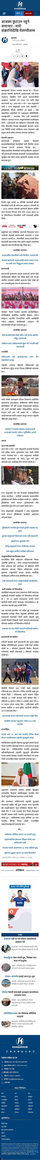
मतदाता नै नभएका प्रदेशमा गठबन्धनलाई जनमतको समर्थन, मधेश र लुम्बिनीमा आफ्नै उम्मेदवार (20, 432)
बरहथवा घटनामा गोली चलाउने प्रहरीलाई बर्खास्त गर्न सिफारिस (20, 630)
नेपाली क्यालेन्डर (5, 1139)
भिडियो (30, 1109)
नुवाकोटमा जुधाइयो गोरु (20, 541)
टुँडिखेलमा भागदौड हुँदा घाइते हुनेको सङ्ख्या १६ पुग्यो (20, 529)
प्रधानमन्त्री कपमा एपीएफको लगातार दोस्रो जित (20, 716)
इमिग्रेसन (17, 1109)
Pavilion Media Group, (9, 1146)
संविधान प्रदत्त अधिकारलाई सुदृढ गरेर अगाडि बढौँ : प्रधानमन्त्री (20, 345)
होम (2, 1093)
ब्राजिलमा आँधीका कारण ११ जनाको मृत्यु (20, 834)
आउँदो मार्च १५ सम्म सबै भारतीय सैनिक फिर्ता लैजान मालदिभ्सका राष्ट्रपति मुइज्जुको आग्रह (20, 736)
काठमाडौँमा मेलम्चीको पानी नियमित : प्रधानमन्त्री (20, 255)
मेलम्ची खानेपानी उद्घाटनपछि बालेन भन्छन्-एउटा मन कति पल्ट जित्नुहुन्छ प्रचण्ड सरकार (20, 262)
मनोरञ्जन (17, 1106)
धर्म (15, 1093)
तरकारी (3, 1136)
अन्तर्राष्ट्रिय (4, 1100)
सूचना (29, 1100)
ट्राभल (16, 1096)
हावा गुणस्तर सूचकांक (7, 1130)
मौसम (2, 1133)
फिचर (3, 1109)
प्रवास (2, 1112)
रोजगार (17, 1112)
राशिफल (30, 1106)
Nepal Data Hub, (14, 1150)
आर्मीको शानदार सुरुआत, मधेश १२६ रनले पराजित (20, 722)
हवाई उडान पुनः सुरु (20, 976)
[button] (35, 1151)
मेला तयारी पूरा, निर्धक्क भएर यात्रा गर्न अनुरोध (20, 959)
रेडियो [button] (18, 13)
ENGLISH (28, 13)
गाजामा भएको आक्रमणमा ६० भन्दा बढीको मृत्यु (20, 848)
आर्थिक (3, 1103)
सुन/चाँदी (4, 1126)
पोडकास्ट (30, 1112)
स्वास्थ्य (17, 1103)
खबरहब (13, 38)
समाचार (3, 1096)
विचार (16, 1100)
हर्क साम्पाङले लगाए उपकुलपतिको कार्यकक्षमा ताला (20, 582)
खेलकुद (30, 1096)
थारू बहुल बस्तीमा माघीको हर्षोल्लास (20, 551)
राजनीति (30, 1103)
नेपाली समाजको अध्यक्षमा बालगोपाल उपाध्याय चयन (20, 993)
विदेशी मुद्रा (4, 1123)
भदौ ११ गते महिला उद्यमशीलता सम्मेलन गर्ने (20, 940)
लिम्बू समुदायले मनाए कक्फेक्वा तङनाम (20, 546)
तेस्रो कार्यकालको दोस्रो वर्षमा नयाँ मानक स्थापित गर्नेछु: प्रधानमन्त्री (20, 337)
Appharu (33, 1154)
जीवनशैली (4, 1106)
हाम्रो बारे (7, 1082)
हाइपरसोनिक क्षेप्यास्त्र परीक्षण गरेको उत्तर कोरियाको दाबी (20, 841)
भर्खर (20, 934)
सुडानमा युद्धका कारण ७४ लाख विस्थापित (20, 853)
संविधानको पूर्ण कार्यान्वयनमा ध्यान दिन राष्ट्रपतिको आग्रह (20, 358)
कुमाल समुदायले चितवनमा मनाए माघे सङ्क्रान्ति (20, 536)
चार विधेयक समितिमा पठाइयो (20, 1015)
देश (29, 1093)
